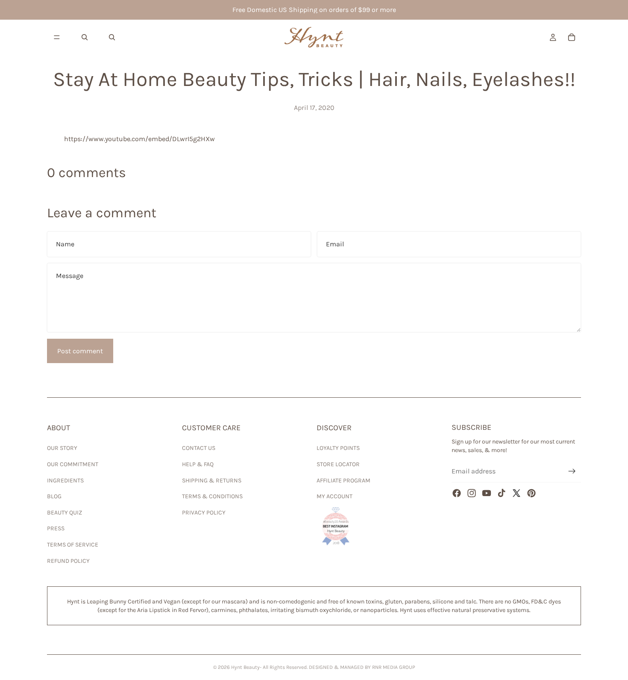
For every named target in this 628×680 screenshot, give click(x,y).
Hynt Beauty (245, 667)
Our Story (62, 448)
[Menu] (57, 37)
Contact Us (198, 448)
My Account (334, 496)
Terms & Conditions (212, 496)
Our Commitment (72, 464)
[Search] (84, 37)
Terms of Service (72, 544)
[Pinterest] (531, 493)
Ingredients (65, 480)
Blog (54, 496)
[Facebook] (457, 493)
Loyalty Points (338, 448)
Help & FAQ (198, 464)
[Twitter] (516, 493)
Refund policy (68, 561)
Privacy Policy (204, 512)
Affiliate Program (343, 480)
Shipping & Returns (211, 480)
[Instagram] (472, 493)
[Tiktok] (501, 493)
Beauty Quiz (64, 512)
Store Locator (338, 464)
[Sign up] (572, 471)
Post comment (80, 351)
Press (56, 528)
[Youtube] (486, 493)
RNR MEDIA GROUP (393, 667)
